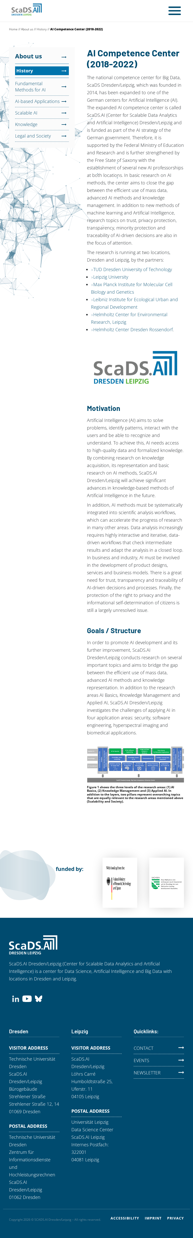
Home (13, 29)
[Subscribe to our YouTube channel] (27, 998)
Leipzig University (110, 277)
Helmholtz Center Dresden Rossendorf (133, 329)
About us (27, 29)
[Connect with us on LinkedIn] (15, 998)
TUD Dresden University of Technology (132, 269)
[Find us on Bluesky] (38, 998)
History (42, 29)
